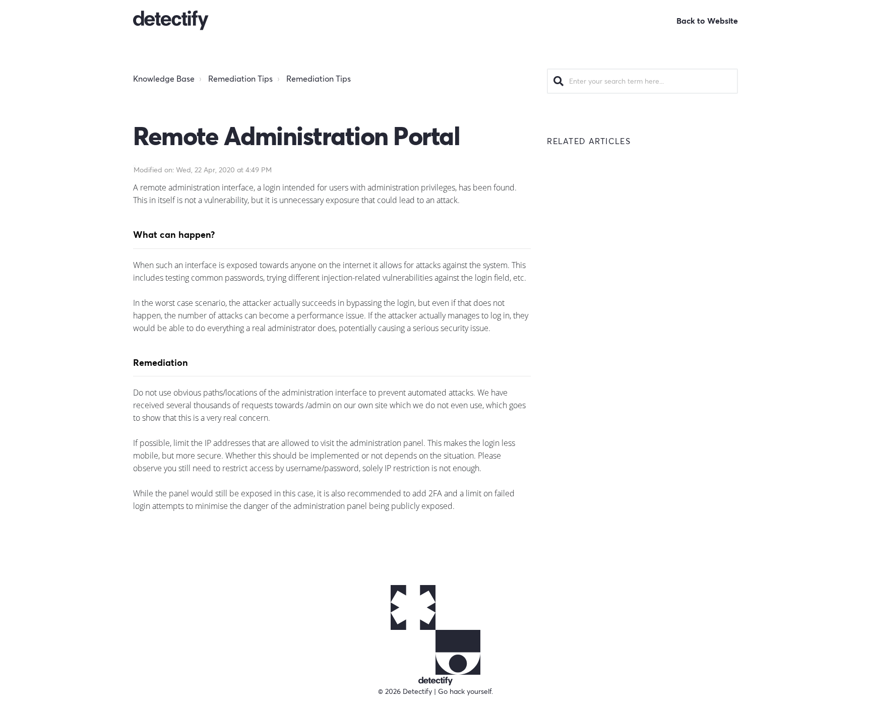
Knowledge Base (164, 79)
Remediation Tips (240, 79)
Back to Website (707, 21)
